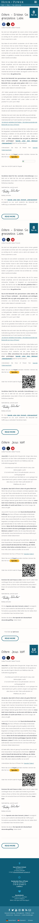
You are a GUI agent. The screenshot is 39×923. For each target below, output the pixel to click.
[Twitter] (12, 910)
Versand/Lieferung (9, 913)
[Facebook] (9, 910)
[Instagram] (19, 910)
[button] (4, 24)
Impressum (17, 915)
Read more (10, 216)
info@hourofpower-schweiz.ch (21, 872)
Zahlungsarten (20, 913)
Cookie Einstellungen (27, 915)
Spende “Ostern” (29, 554)
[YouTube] (16, 910)
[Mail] (29, 910)
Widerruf (27, 913)
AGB (32, 913)
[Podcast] (26, 910)
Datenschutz (9, 915)
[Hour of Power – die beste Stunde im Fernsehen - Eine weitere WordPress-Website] (13, 2)
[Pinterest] (22, 910)
